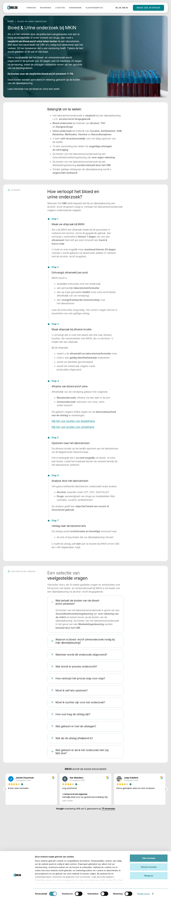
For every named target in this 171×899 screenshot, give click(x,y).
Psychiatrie (92, 840)
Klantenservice (94, 8)
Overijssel (151, 846)
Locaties (60, 8)
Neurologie (92, 834)
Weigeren (148, 876)
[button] (166, 789)
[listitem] (85, 614)
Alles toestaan (148, 858)
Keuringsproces (114, 834)
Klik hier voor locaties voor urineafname (73, 427)
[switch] (78, 894)
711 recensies (108, 808)
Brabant (150, 840)
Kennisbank (75, 8)
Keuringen (45, 8)
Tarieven (31, 8)
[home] (12, 7)
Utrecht (130, 840)
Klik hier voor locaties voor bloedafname (73, 421)
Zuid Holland (152, 834)
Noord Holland (133, 834)
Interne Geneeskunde (93, 847)
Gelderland (132, 846)
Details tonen (143, 894)
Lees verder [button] (13, 801)
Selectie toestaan (149, 867)
